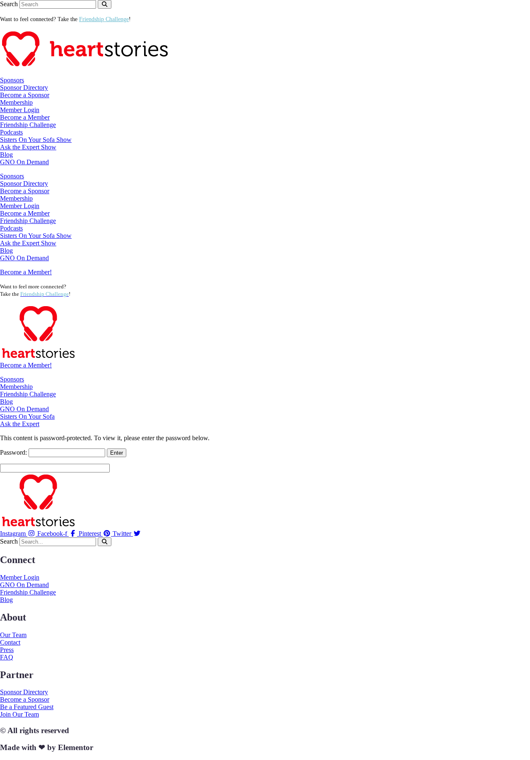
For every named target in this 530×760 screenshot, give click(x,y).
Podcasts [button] (11, 132)
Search (9, 3)
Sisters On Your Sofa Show (36, 139)
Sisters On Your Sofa (27, 416)
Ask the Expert (19, 423)
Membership (16, 386)
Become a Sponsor (24, 94)
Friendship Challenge (28, 124)
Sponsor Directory (24, 87)
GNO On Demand (24, 161)
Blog (6, 154)
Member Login (19, 109)
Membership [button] (16, 102)
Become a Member (25, 117)
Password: (14, 452)
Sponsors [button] (12, 80)
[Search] (104, 4)
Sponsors (12, 379)
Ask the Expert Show (28, 147)
